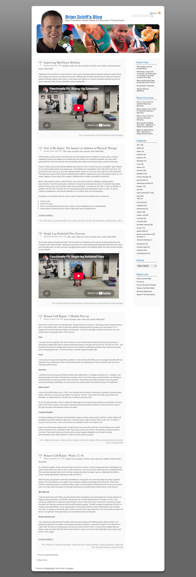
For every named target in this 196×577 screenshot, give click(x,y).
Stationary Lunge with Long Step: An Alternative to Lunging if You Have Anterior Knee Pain (146, 74)
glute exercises (90, 303)
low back (93, 65)
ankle (73, 236)
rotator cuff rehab (92, 544)
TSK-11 (120, 220)
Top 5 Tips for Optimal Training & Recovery (145, 104)
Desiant (70, 568)
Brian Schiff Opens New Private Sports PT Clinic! (146, 81)
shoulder (93, 319)
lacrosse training (143, 240)
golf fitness (141, 180)
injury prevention (83, 65)
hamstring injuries (144, 183)
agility (139, 148)
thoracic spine (142, 247)
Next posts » (54, 554)
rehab (99, 65)
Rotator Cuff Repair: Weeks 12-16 (64, 455)
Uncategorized (142, 253)
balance (78, 236)
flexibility (66, 65)
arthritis (140, 154)
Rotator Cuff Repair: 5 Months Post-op (66, 316)
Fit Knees (140, 282)
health (72, 65)
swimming (141, 244)
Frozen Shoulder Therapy (146, 285)
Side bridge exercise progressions (144, 67)
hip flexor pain (88, 135)
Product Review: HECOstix (143, 90)
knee (81, 151)
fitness (139, 170)
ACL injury (48, 220)
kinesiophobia (110, 220)
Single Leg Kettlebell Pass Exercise (64, 233)
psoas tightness (117, 135)
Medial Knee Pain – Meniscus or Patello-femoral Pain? (146, 125)
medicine (87, 151)
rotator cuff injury (66, 440)
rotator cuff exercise (51, 440)
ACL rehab (72, 220)
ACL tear (81, 220)
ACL (64, 151)
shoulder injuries (115, 458)
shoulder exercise (108, 440)
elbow (139, 167)
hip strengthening (103, 303)
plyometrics (141, 209)
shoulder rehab (117, 442)
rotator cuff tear (94, 440)
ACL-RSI (88, 220)
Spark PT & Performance (146, 294)
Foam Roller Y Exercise (145, 86)
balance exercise (63, 303)
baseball (140, 161)
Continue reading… (46, 215)
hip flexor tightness (102, 135)
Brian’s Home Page (144, 278)
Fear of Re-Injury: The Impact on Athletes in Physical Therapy (80, 148)
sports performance (114, 65)
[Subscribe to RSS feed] (159, 13)
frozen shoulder (143, 177)
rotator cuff (85, 319)
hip (75, 65)
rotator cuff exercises (63, 544)
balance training (77, 303)
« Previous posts (42, 554)
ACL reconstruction (60, 220)
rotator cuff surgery (81, 440)
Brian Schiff (49, 68)
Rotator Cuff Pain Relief (146, 288)
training (41, 68)
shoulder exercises (102, 547)
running (104, 65)
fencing (140, 237)
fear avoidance (98, 220)
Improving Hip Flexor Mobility (62, 62)
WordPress (49, 568)
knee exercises (117, 303)
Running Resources (144, 291)
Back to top (43, 560)
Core (138, 164)
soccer (139, 228)
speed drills (141, 231)
